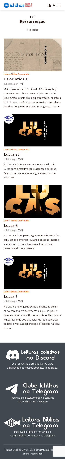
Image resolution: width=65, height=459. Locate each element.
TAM (20, 83)
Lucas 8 (11, 225)
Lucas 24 (12, 154)
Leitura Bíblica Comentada (16, 74)
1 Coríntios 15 (16, 78)
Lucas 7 (11, 296)
